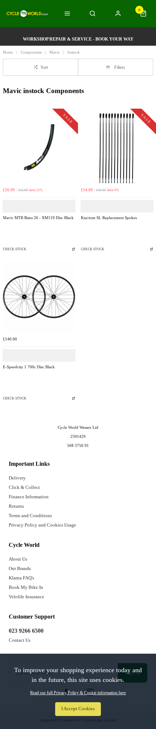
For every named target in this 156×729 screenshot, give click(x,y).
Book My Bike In (26, 587)
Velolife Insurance (26, 596)
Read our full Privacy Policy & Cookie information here (78, 693)
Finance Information (29, 496)
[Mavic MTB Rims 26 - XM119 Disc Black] (39, 148)
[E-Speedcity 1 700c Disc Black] (39, 297)
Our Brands (20, 568)
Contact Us (19, 640)
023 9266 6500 (26, 631)
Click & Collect (24, 487)
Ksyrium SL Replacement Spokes (109, 218)
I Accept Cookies (78, 708)
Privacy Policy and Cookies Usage (42, 525)
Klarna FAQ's (21, 578)
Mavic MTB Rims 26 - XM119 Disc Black (38, 218)
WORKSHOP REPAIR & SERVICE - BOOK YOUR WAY (78, 39)
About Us (18, 559)
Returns (16, 506)
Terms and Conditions (30, 515)
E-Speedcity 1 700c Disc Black (29, 367)
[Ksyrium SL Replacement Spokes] (117, 148)
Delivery (17, 478)
